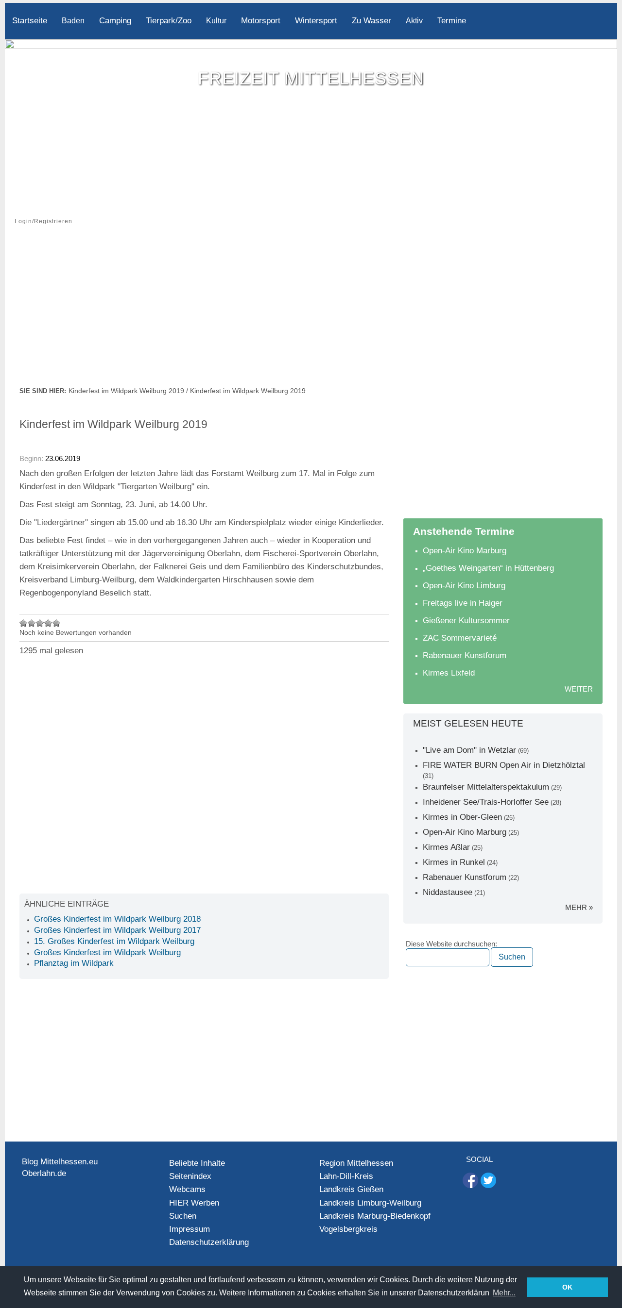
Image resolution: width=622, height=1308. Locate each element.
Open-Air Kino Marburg (464, 550)
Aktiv (414, 21)
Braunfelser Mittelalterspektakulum (486, 787)
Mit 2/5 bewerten (32, 623)
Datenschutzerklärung (209, 1242)
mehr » (579, 907)
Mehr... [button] (504, 1293)
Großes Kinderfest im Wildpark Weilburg (107, 952)
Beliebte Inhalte (197, 1163)
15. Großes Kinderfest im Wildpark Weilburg (114, 941)
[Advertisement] (311, 312)
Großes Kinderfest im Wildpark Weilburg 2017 (117, 930)
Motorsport (260, 20)
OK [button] (567, 1287)
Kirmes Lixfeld (449, 673)
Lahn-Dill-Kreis (346, 1176)
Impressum (189, 1229)
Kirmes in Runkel (454, 862)
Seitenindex (190, 1176)
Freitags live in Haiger (462, 603)
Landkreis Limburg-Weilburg (370, 1203)
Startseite (29, 20)
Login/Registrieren (43, 221)
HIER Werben (194, 1203)
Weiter (579, 689)
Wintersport (316, 20)
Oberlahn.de (44, 1173)
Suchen (182, 1216)
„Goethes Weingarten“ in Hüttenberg (488, 568)
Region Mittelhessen (356, 1163)
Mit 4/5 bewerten (48, 623)
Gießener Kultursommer (466, 620)
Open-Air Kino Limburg (464, 585)
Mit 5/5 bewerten (56, 623)
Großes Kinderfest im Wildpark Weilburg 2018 (117, 919)
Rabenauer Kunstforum (464, 655)
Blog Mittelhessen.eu (60, 1161)
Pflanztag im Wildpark (74, 963)
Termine (451, 20)
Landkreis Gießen (351, 1189)
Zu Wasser (371, 20)
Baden (73, 21)
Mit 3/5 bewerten (40, 623)
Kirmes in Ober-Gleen (462, 817)
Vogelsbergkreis (348, 1229)
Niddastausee (447, 892)
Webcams (187, 1189)
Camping (115, 20)
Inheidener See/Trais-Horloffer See (486, 802)
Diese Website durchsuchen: (451, 944)
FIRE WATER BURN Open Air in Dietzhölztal (504, 765)
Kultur (216, 21)
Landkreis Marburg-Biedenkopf (375, 1216)
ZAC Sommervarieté (460, 638)
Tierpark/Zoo (168, 20)
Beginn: (32, 458)
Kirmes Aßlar (446, 847)
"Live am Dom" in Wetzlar (469, 750)
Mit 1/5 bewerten (23, 623)
